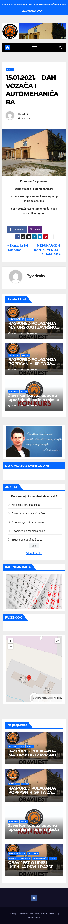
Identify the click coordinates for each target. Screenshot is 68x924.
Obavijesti (14, 355)
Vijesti (10, 70)
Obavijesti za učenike (19, 858)
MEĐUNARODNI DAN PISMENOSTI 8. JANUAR (47, 250)
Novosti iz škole (17, 853)
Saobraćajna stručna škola (28, 522)
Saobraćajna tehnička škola (28, 531)
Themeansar (34, 917)
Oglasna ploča (16, 319)
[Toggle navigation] (34, 48)
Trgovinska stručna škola (27, 539)
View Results (34, 553)
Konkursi (13, 391)
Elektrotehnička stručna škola (29, 513)
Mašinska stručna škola (26, 504)
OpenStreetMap (42, 698)
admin (25, 114)
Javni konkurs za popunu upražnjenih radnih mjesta (33, 397)
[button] (60, 47)
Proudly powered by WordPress (24, 913)
